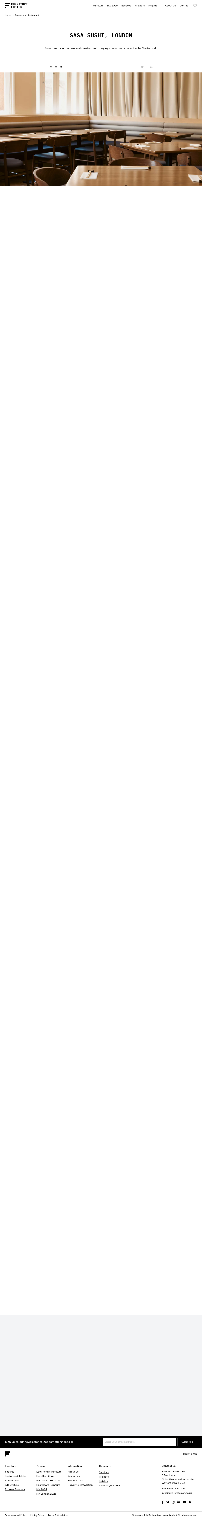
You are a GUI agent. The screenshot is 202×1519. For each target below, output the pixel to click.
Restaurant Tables (15, 1476)
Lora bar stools (100, 549)
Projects (140, 5)
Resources (74, 1476)
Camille (107, 379)
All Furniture (12, 1485)
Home (8, 15)
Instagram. (137, 1206)
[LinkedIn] (178, 1502)
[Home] (16, 5)
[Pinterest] (190, 1502)
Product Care (75, 1480)
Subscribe (187, 1441)
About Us (170, 5)
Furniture (98, 5)
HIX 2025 (112, 5)
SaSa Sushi (124, 206)
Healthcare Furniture (48, 1485)
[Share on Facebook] (147, 67)
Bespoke (126, 5)
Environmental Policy (16, 1515)
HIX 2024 (41, 1489)
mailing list (104, 1206)
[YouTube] (184, 1502)
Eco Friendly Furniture (49, 1471)
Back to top (190, 1454)
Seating (9, 1471)
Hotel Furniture (45, 1476)
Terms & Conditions (58, 1515)
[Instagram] (173, 1502)
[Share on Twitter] (142, 67)
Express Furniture (15, 1489)
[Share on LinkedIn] (151, 67)
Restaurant (33, 15)
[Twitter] (167, 1502)
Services (104, 1472)
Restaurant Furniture (48, 1480)
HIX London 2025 (46, 1493)
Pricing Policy (37, 1515)
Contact (184, 5)
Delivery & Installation (80, 1485)
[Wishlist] (195, 6)
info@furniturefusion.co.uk (177, 1493)
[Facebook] (163, 1502)
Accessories (12, 1480)
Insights (153, 5)
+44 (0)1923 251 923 (173, 1488)
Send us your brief (109, 1485)
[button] (187, 921)
